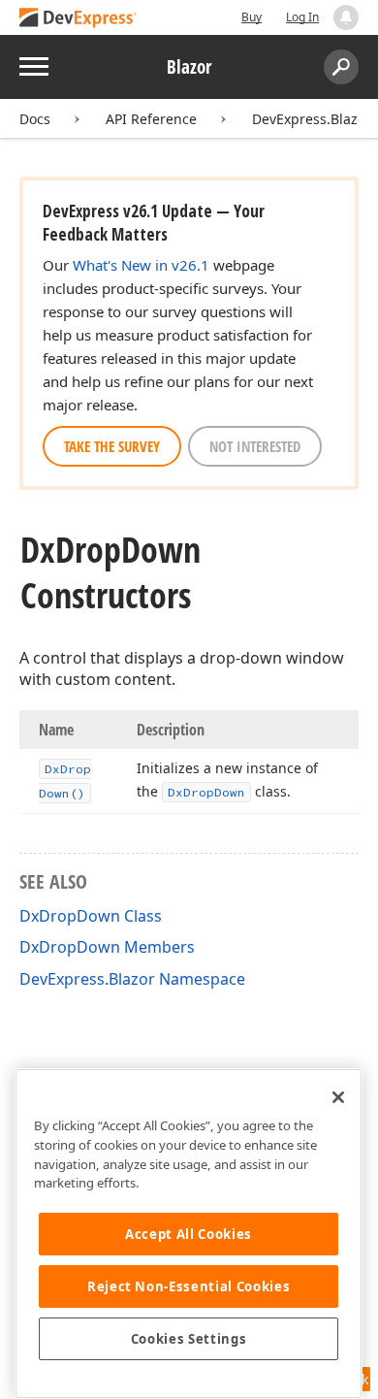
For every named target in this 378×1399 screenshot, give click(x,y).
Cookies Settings (189, 1339)
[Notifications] (346, 17)
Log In (302, 17)
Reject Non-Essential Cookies (188, 1286)
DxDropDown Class (90, 916)
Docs (34, 119)
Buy (251, 17)
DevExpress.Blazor (311, 119)
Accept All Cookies (188, 1234)
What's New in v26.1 (141, 265)
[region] (188, 1233)
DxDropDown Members (107, 947)
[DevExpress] (78, 19)
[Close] (338, 1097)
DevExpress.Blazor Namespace (132, 979)
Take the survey (112, 446)
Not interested (254, 446)
